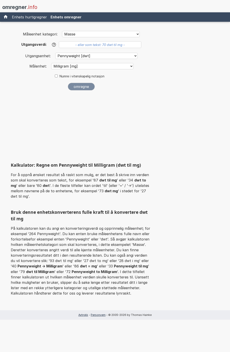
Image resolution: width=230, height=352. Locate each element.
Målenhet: (38, 66)
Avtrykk (83, 315)
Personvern (98, 315)
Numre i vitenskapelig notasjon (82, 76)
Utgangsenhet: (38, 56)
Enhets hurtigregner (29, 17)
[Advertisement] (81, 127)
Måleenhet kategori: (40, 34)
